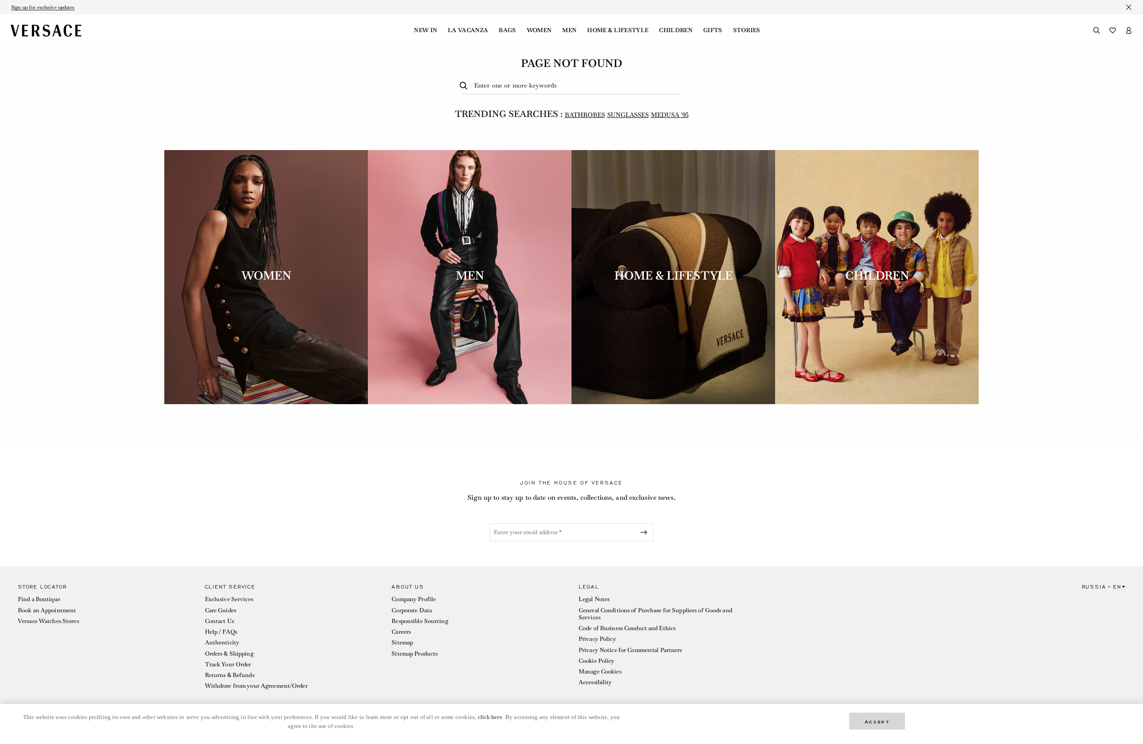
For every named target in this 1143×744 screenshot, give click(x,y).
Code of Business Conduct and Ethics (627, 628)
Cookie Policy (597, 661)
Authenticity (222, 642)
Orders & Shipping (229, 653)
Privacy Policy (597, 639)
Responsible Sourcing (420, 621)
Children (675, 30)
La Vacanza (468, 30)
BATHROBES (585, 115)
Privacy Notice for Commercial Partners (630, 650)
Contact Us (219, 621)
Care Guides (220, 610)
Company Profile (414, 599)
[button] (104, 639)
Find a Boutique (39, 599)
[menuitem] (425, 30)
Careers (401, 631)
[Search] (1096, 30)
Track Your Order (228, 664)
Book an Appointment (47, 610)
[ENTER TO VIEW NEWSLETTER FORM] (645, 532)
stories (746, 30)
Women (539, 30)
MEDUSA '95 (669, 115)
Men (569, 30)
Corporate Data (412, 610)
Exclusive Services (229, 599)
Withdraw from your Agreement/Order (256, 686)
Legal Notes (594, 599)
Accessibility (595, 682)
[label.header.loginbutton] (1128, 30)
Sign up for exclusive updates (43, 7)
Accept (877, 721)
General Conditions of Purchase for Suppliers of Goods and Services (655, 613)
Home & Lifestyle (617, 30)
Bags (507, 30)
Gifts (712, 30)
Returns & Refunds (229, 675)
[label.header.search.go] (465, 86)
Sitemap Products (415, 653)
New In (425, 30)
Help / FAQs (221, 631)
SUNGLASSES (628, 115)
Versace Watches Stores (48, 621)
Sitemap (402, 642)
